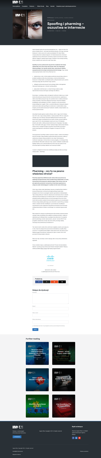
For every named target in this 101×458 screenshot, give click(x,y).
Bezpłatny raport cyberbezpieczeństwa (66, 6)
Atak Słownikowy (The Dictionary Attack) (63, 405)
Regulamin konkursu (17, 454)
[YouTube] (79, 438)
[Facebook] (73, 438)
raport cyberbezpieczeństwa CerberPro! (50, 163)
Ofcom (51, 114)
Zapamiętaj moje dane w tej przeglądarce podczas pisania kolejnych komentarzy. (49, 325)
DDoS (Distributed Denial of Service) (37, 405)
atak (45, 124)
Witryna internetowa (36, 319)
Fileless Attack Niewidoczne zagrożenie (37, 378)
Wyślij (35, 329)
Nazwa (34, 306)
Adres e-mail (35, 312)
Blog (47, 6)
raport (38, 232)
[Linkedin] (76, 438)
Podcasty (32, 6)
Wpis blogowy (51, 20)
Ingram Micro (51, 30)
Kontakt (52, 6)
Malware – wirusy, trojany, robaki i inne (63, 352)
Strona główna (16, 6)
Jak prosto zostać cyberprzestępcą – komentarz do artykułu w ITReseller (37, 352)
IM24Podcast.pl (50, 17)
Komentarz (34, 292)
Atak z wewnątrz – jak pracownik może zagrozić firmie (63, 378)
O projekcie (24, 6)
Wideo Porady (40, 6)
